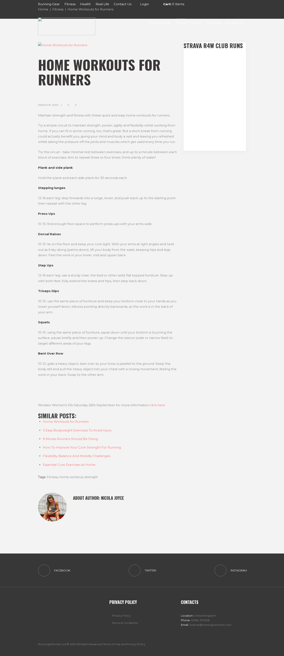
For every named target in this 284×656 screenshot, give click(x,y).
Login (144, 4)
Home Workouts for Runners (66, 422)
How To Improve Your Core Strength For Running (82, 447)
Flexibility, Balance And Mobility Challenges (76, 456)
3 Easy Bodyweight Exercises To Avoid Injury (77, 430)
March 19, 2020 (48, 104)
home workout (71, 477)
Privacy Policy (121, 615)
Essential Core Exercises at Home (69, 465)
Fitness (52, 477)
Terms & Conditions (125, 623)
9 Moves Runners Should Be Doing (70, 439)
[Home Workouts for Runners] (107, 45)
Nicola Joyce (112, 498)
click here (158, 405)
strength (91, 477)
